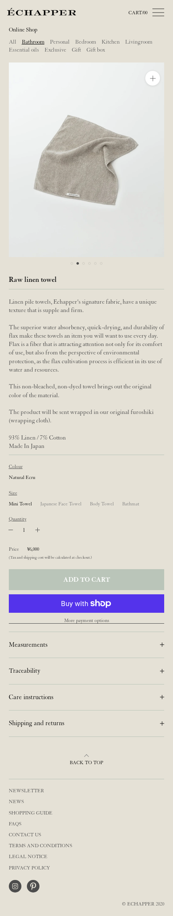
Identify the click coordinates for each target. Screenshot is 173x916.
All (12, 42)
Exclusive (55, 50)
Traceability (24, 670)
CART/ (137, 13)
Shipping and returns (36, 723)
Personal (60, 42)
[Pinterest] (33, 886)
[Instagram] (15, 886)
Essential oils (24, 50)
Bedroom (85, 42)
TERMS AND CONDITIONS (40, 845)
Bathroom (33, 42)
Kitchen (111, 42)
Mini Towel (20, 504)
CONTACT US (25, 835)
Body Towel (102, 504)
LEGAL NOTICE (28, 856)
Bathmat (130, 504)
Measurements (28, 644)
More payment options (86, 620)
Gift (76, 50)
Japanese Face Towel (60, 504)
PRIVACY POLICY (29, 868)
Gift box (95, 50)
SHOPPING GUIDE (30, 813)
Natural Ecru (22, 477)
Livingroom (138, 42)
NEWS (16, 801)
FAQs (15, 824)
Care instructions (31, 697)
